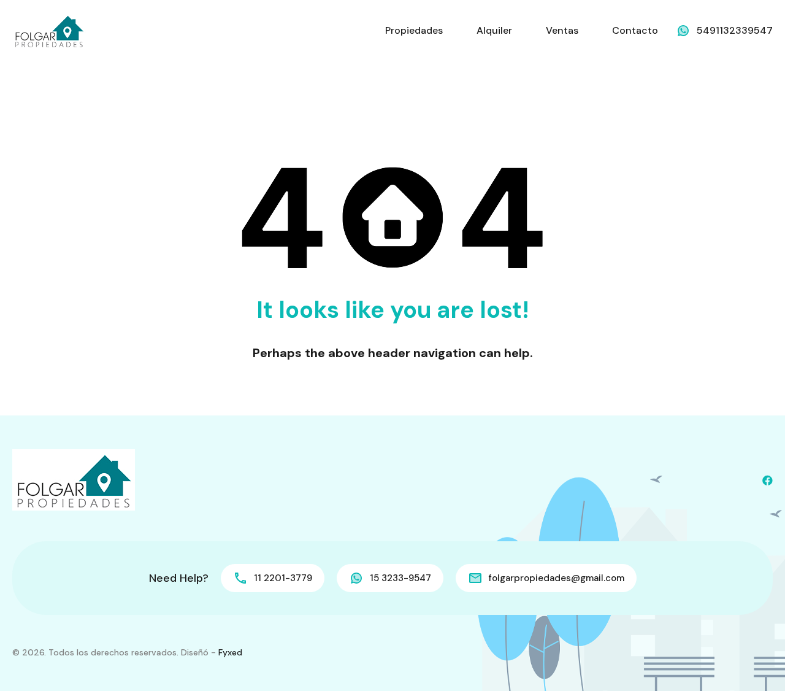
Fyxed (230, 652)
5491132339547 (735, 30)
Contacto (635, 30)
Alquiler (494, 30)
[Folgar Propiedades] (49, 29)
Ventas (562, 30)
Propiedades (414, 30)
